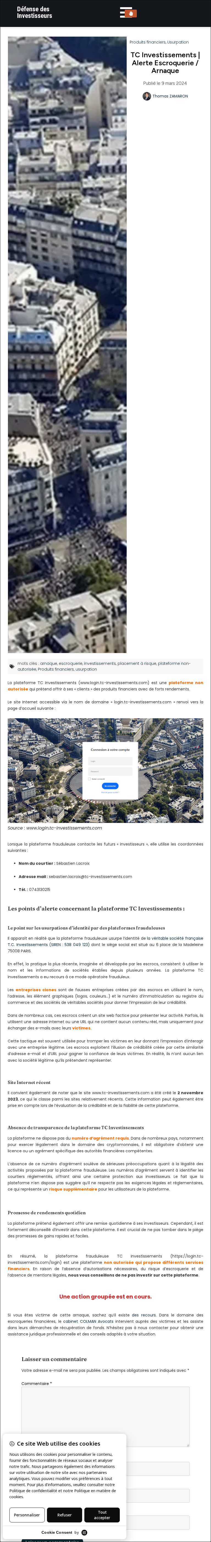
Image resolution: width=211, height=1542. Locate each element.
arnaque (48, 663)
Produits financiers (148, 42)
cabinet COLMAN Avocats (88, 1321)
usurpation (86, 669)
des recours (144, 1315)
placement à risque (137, 663)
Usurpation (178, 42)
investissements (100, 663)
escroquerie (70, 663)
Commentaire (36, 1384)
